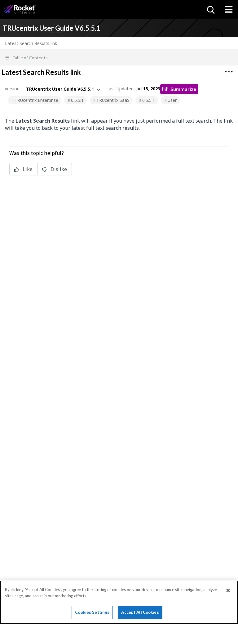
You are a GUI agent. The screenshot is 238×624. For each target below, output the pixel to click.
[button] (119, 58)
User (172, 100)
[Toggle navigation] (229, 9)
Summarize (183, 89)
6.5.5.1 (77, 100)
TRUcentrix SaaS (113, 100)
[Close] (228, 590)
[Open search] (210, 9)
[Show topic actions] (229, 72)
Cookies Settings (92, 612)
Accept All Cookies (140, 612)
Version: (12, 89)
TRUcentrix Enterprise (36, 100)
